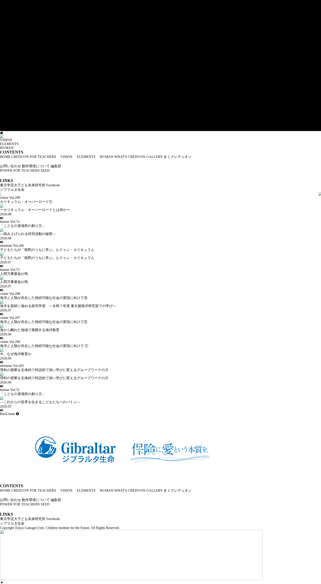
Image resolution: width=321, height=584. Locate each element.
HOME (5, 157)
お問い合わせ (10, 166)
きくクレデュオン (178, 157)
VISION (64, 157)
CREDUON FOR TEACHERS (33, 157)
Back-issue (8, 414)
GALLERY (154, 157)
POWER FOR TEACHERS (20, 170)
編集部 (56, 166)
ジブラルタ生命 (12, 190)
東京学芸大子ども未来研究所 (22, 185)
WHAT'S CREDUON (129, 157)
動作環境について (36, 166)
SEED (45, 170)
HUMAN (104, 157)
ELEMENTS (84, 157)
